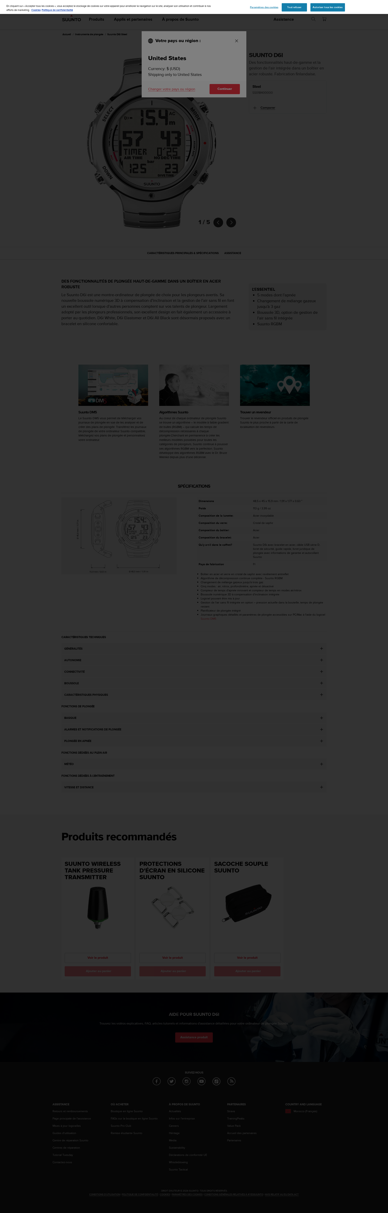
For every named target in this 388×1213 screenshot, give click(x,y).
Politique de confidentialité (57, 10)
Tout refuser (294, 7)
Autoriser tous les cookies (328, 7)
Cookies (36, 10)
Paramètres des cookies (264, 7)
